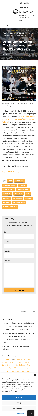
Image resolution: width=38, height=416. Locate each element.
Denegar (19, 403)
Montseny (6, 202)
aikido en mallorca (9, 185)
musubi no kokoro (19, 202)
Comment (8, 260)
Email (6, 242)
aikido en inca (19, 181)
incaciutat (6, 198)
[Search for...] (9, 311)
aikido (10, 181)
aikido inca (22, 185)
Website (7, 251)
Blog (11, 33)
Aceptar (19, 397)
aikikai (28, 194)
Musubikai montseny (10, 207)
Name (6, 232)
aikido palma (7, 194)
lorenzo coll (17, 198)
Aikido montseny (23, 189)
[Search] (3, 25)
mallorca (28, 198)
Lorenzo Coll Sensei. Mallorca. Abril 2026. (18, 323)
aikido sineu (18, 194)
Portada (5, 33)
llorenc (7, 55)
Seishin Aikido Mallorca (11, 172)
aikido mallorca (8, 189)
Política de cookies (19, 413)
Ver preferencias (19, 408)
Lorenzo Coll (17, 119)
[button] (35, 375)
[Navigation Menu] (7, 25)
